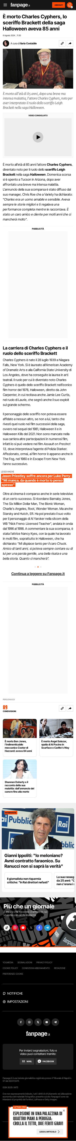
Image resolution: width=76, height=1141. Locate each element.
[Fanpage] (38, 1034)
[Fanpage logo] (20, 5)
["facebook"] (39, 928)
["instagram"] (15, 928)
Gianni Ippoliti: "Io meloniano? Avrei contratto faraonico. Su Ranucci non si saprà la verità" (33, 861)
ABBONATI (58, 5)
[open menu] (4, 5)
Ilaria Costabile (28, 43)
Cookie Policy (10, 968)
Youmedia (8, 962)
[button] (70, 43)
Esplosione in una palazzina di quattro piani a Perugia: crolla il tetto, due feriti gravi (38, 1118)
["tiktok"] (7, 928)
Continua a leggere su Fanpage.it (38, 574)
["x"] (31, 928)
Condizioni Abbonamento (36, 968)
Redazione (59, 968)
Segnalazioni (24, 962)
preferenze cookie (13, 973)
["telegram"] (47, 928)
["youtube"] (23, 928)
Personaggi (9, 700)
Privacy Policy (44, 962)
